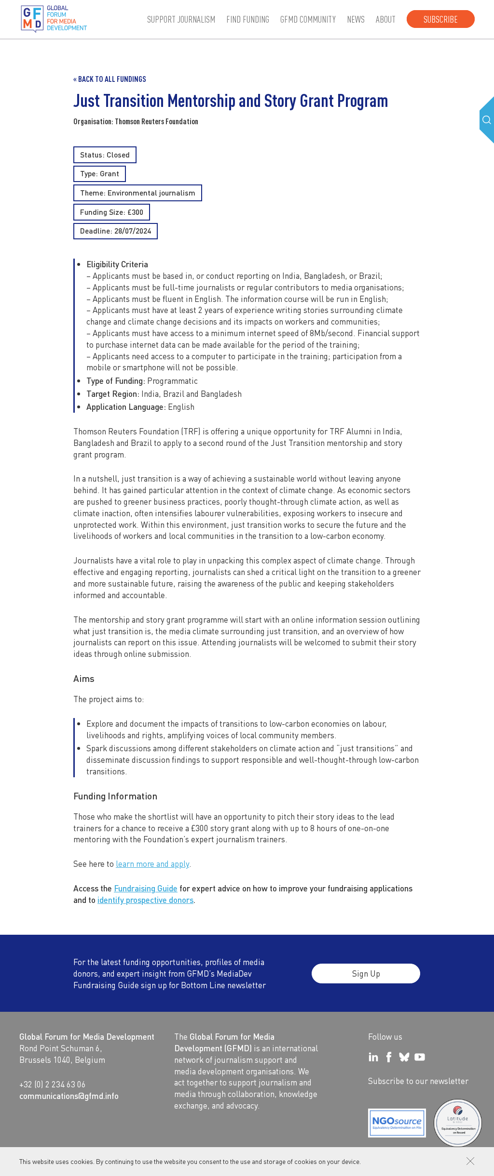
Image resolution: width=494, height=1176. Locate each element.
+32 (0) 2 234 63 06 (52, 1084)
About (386, 19)
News (356, 19)
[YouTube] (419, 1057)
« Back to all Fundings (109, 78)
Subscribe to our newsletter (418, 1080)
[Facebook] (389, 1057)
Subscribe (441, 19)
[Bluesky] (404, 1057)
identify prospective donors (145, 899)
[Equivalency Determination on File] (397, 1123)
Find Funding (247, 19)
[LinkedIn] (373, 1057)
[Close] (470, 1161)
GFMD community (308, 19)
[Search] (487, 120)
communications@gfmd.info (69, 1095)
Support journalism (181, 19)
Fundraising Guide (146, 888)
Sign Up (366, 973)
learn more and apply (152, 863)
